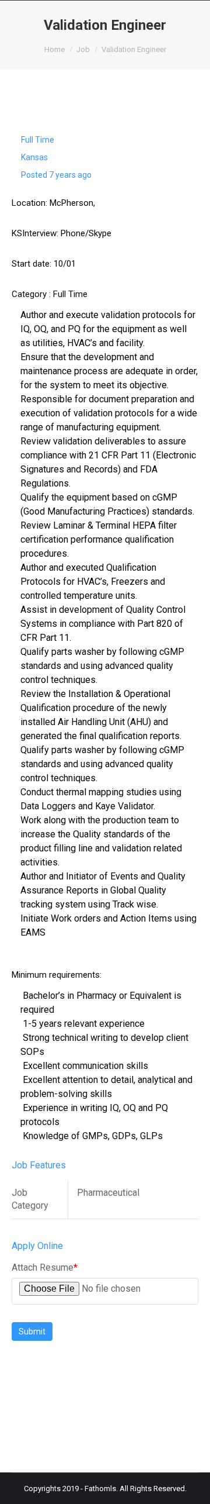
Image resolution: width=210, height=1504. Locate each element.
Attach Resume (45, 1267)
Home (54, 49)
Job (83, 49)
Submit (32, 1331)
